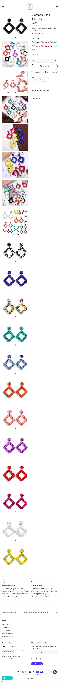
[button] (45, 98)
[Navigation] (3, 6)
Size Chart (35, 54)
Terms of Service (6, 630)
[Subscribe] (56, 652)
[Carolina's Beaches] (30, 6)
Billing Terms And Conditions (9, 636)
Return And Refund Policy (8, 633)
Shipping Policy (6, 627)
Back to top (30, 679)
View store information (39, 81)
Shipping (33, 25)
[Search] (53, 6)
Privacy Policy (5, 624)
